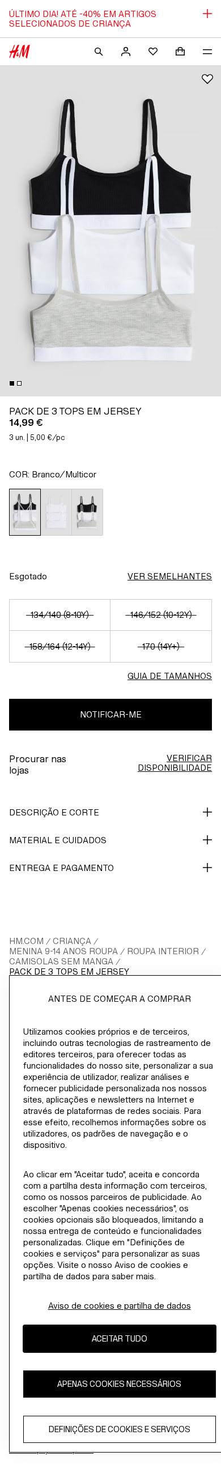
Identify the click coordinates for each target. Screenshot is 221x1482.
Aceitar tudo (119, 1338)
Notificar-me (111, 714)
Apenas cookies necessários (119, 1384)
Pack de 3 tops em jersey (69, 971)
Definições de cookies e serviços (119, 1429)
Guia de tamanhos (170, 676)
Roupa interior (163, 951)
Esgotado (28, 576)
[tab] (12, 383)
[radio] (25, 512)
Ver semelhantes (170, 576)
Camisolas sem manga (61, 961)
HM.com (26, 941)
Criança (72, 941)
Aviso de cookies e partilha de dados (119, 1305)
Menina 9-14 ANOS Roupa (63, 951)
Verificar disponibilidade (175, 762)
